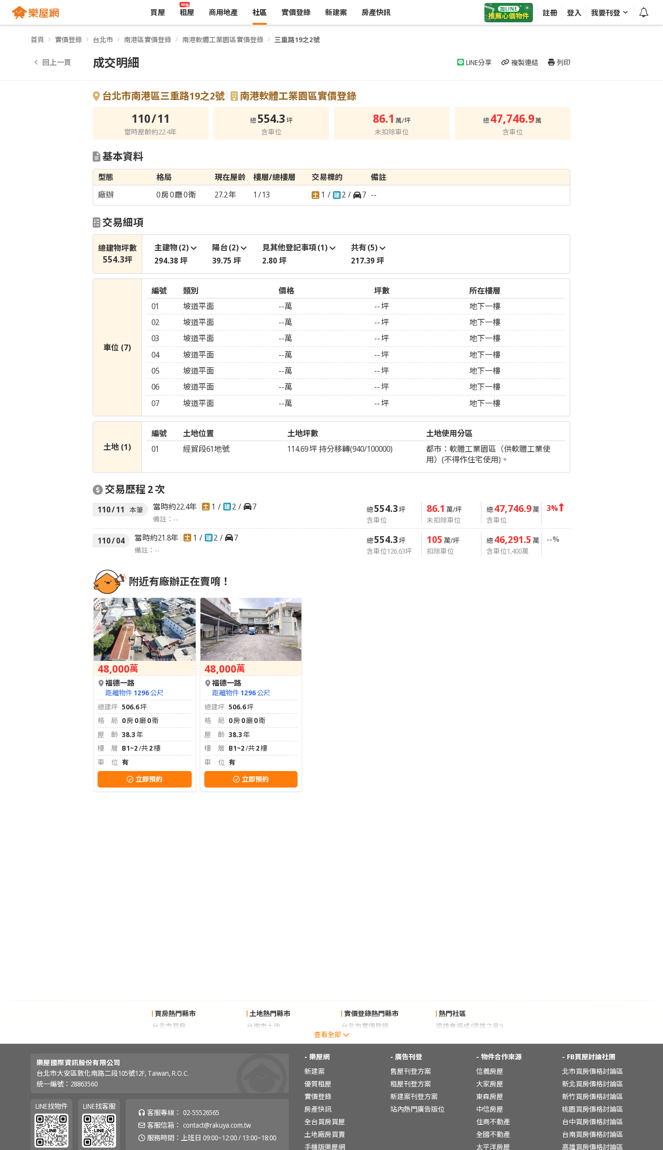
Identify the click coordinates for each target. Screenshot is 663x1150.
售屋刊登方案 (410, 1071)
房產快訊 (318, 1109)
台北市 (103, 39)
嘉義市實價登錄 (365, 1038)
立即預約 (149, 779)
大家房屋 (489, 1083)
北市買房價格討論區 (592, 1071)
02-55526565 (201, 1112)
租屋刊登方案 (410, 1083)
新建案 (314, 1071)
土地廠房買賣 (324, 1134)
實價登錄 (68, 39)
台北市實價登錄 (365, 1026)
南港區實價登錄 (147, 39)
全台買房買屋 (324, 1121)
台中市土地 (264, 1038)
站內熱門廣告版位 (417, 1109)
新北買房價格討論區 (592, 1083)
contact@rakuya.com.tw (217, 1125)
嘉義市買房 (169, 1038)
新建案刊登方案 (414, 1096)
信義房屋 (489, 1071)
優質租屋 (318, 1083)
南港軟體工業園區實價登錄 (223, 39)
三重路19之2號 (297, 39)
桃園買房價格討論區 (592, 1109)
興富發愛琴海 (456, 1038)
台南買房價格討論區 (592, 1134)
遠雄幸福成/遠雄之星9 (469, 1026)
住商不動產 (493, 1121)
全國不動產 (493, 1134)
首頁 (37, 39)
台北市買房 (169, 1026)
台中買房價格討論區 (592, 1121)
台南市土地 (264, 1026)
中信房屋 (489, 1109)
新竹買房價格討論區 (592, 1096)
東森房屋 (489, 1096)
